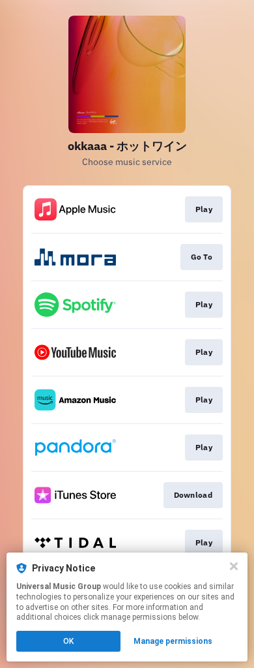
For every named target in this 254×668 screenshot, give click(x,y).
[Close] (233, 566)
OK (68, 641)
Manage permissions (173, 641)
